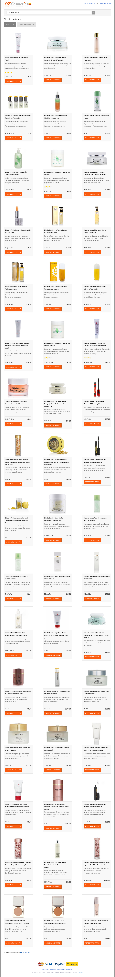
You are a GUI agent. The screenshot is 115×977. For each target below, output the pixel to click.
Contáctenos (45, 969)
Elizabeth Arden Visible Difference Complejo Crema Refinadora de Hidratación (55, 404)
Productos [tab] (10, 24)
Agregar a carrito (14, 81)
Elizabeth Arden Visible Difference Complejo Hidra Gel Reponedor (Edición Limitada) (96, 635)
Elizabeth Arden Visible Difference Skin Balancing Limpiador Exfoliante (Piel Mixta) (17, 345)
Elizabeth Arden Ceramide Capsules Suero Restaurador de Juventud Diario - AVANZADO (17, 462)
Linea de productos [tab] (26, 24)
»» (28, 952)
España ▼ (80, 972)
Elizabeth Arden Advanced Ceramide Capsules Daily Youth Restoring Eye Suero (17, 520)
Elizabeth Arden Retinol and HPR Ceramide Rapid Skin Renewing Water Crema (56, 806)
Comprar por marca (89, 3)
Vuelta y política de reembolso (65, 969)
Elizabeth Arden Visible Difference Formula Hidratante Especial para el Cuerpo (55, 865)
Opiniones (53, 969)
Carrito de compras (105, 3)
